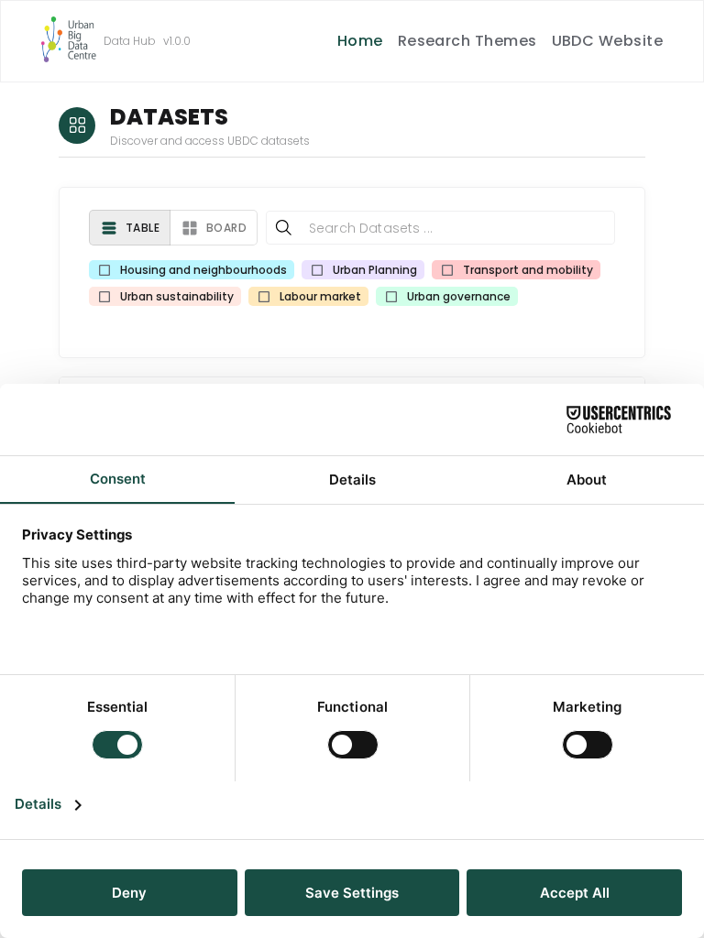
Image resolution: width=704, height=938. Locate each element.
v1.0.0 (177, 41)
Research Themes (467, 40)
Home (360, 40)
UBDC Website (608, 40)
